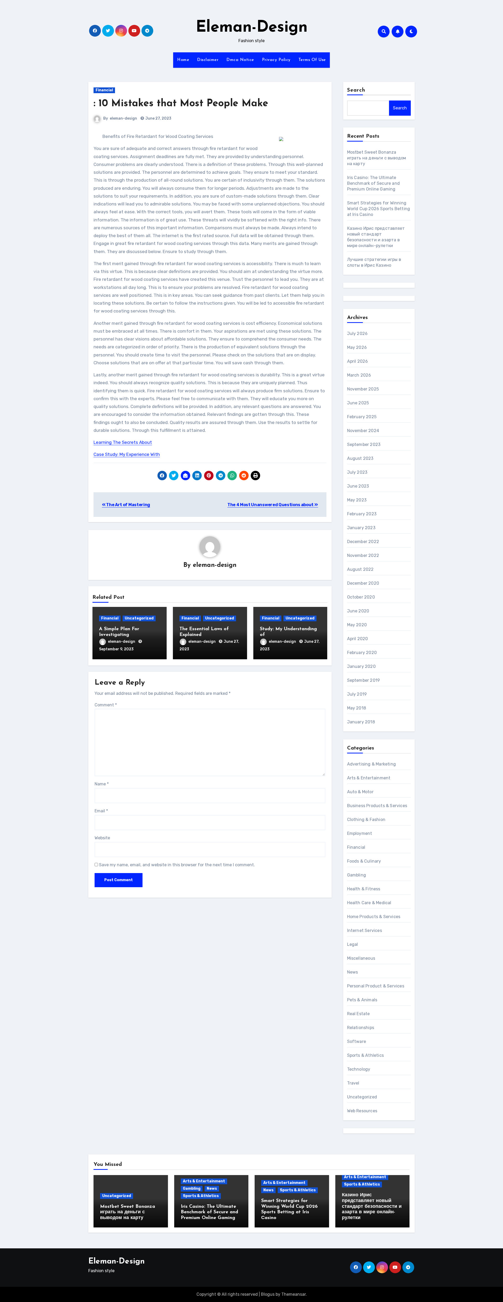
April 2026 (357, 361)
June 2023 (358, 486)
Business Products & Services (377, 805)
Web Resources (362, 1110)
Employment (359, 833)
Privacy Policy (276, 60)
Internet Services (364, 930)
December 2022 (363, 541)
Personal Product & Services (375, 986)
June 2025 (358, 402)
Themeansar (293, 1294)
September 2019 (363, 680)
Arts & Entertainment (369, 777)
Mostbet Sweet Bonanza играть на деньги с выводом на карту (376, 158)
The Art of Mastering (128, 504)
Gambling (356, 875)
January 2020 (361, 666)
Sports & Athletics (365, 1055)
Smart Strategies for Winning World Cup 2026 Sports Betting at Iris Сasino (378, 208)
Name (102, 783)
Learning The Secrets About (123, 442)
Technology (358, 1069)
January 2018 (361, 721)
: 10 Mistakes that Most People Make (181, 104)
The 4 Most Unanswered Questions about (270, 504)
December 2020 (363, 583)
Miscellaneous (361, 958)
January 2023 (361, 527)
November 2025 (363, 389)
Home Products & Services (374, 916)
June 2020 (358, 610)
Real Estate (358, 1013)
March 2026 (359, 375)
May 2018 (356, 708)
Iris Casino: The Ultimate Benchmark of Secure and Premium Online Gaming (373, 183)
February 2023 (362, 513)
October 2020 (361, 597)
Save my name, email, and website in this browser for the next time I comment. (177, 864)
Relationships (360, 1027)
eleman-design (123, 118)
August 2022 (360, 569)
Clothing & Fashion (366, 819)
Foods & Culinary (364, 861)
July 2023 (357, 472)
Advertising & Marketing (371, 764)
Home (183, 60)
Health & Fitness (363, 888)
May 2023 (357, 500)
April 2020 (357, 638)
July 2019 (357, 694)
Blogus (268, 1294)
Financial (104, 90)
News (352, 972)
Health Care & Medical (369, 902)
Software (356, 1041)
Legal (352, 944)
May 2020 (357, 624)
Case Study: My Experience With (127, 454)
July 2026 (357, 333)
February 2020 (362, 652)
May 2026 (357, 347)
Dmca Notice (240, 60)
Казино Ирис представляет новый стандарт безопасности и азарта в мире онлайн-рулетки (372, 1206)
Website (102, 837)
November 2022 (363, 555)
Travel (353, 1083)
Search (356, 90)
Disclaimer (207, 60)
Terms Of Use (312, 60)
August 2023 (360, 458)
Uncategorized (139, 618)
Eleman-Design (252, 28)
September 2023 (364, 444)
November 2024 (363, 430)
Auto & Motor (360, 791)
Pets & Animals (362, 999)
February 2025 (362, 416)
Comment (106, 704)
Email (101, 810)
